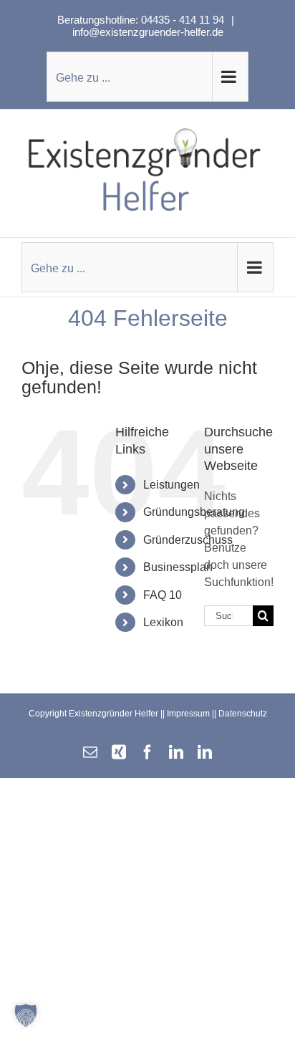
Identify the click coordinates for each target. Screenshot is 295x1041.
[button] (26, 1015)
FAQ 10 (162, 595)
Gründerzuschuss (188, 540)
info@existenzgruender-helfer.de (147, 32)
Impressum (188, 714)
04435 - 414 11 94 (184, 20)
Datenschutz (242, 714)
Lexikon (163, 622)
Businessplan (178, 567)
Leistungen (171, 485)
